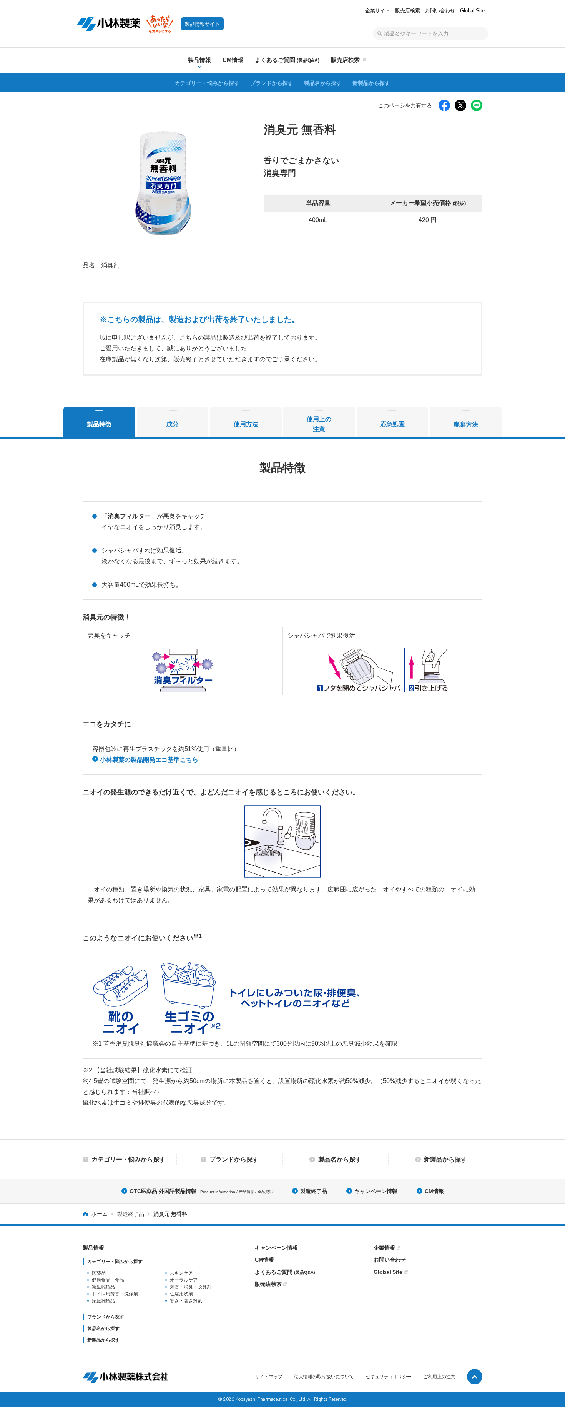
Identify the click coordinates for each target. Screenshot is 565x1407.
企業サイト (377, 10)
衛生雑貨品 (103, 1287)
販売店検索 (407, 10)
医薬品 (99, 1273)
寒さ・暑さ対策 (186, 1301)
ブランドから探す (271, 83)
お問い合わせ (440, 10)
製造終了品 (313, 1191)
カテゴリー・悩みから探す (207, 83)
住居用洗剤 (181, 1294)
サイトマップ (268, 1376)
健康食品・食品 (108, 1280)
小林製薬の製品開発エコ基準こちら (148, 759)
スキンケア (181, 1273)
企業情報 (384, 1248)
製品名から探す (323, 83)
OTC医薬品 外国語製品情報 (201, 1191)
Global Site (472, 10)
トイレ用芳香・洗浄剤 (115, 1294)
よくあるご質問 (285, 1272)
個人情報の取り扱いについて (324, 1376)
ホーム (99, 1214)
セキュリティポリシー (389, 1376)
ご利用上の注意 (439, 1376)
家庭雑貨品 (103, 1301)
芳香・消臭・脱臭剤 (190, 1287)
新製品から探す (371, 83)
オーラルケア (184, 1280)
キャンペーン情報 (375, 1191)
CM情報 (434, 1191)
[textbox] (430, 33)
